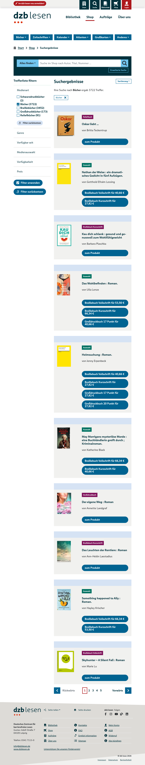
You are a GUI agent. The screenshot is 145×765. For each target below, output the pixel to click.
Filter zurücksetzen (32, 123)
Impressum (102, 760)
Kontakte (82, 725)
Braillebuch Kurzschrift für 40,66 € (100, 470)
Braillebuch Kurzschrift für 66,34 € (100, 312)
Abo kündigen (115, 740)
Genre (20, 132)
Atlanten (81, 37)
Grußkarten (101, 37)
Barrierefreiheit (125, 760)
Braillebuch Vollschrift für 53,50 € (104, 303)
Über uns (124, 17)
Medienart (23, 90)
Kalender (62, 37)
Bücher (20, 37)
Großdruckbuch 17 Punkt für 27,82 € (101, 394)
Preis (20, 171)
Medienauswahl (26, 152)
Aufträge (106, 17)
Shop (116, 7)
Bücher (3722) (28, 104)
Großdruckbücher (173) (33, 111)
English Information (87, 735)
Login (127, 7)
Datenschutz (113, 760)
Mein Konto (114, 725)
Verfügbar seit (25, 142)
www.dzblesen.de (22, 749)
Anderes (122, 37)
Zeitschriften (40, 37)
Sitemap (82, 740)
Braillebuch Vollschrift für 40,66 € (104, 193)
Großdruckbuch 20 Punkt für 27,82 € (101, 405)
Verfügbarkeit (25, 161)
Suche (95, 7)
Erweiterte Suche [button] (118, 70)
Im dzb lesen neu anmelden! (31, 3)
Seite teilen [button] (53, 710)
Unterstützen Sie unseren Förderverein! (62, 749)
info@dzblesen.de (22, 746)
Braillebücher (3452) (32, 108)
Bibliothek (105, 7)
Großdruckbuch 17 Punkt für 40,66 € (101, 323)
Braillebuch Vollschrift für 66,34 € (104, 461)
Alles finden (27, 63)
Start (84, 7)
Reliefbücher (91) (30, 115)
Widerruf (113, 735)
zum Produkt (92, 141)
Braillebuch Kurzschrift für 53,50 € (100, 628)
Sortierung (124, 81)
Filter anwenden (30, 183)
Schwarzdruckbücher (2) (32, 98)
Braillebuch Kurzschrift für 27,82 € (100, 202)
